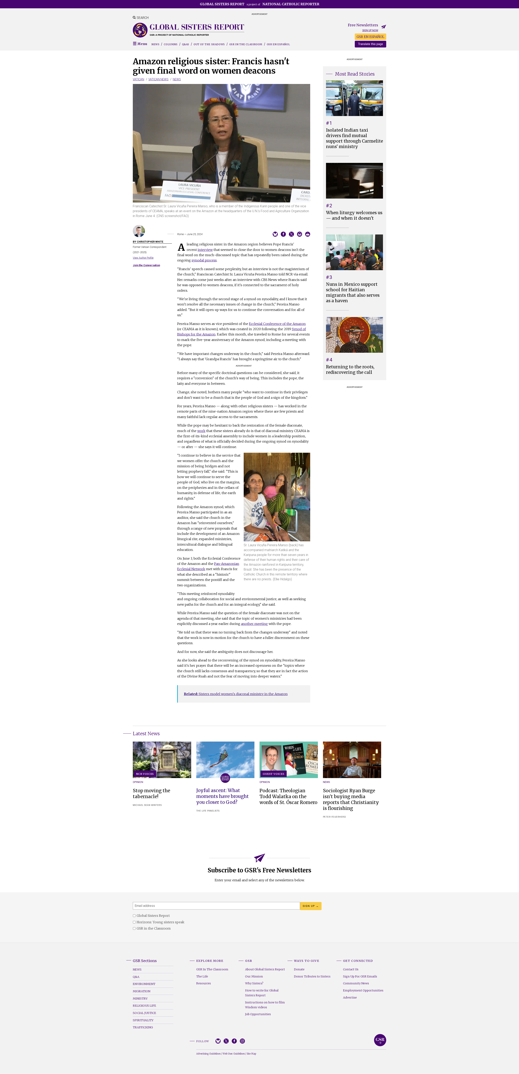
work (201, 431)
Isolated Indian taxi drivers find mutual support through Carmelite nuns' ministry (354, 138)
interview (205, 250)
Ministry (140, 998)
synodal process (204, 260)
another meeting (254, 624)
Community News (356, 983)
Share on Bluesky (275, 234)
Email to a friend (299, 234)
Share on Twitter (291, 234)
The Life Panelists (208, 811)
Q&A (136, 977)
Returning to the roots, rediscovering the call (350, 369)
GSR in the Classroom (245, 44)
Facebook (234, 1041)
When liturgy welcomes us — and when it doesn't (354, 215)
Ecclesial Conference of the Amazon (277, 324)
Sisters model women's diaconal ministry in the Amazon (236, 694)
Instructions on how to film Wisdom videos (265, 1005)
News (155, 44)
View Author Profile (143, 257)
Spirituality (143, 1020)
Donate (299, 969)
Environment (144, 984)
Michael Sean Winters (147, 805)
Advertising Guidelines (208, 1053)
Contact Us (350, 969)
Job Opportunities (258, 1014)
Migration (141, 991)
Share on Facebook (283, 234)
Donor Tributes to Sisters (312, 976)
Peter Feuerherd (334, 817)
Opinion (138, 782)
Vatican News (158, 79)
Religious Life (144, 1005)
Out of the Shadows (209, 44)
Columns (170, 44)
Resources (203, 983)
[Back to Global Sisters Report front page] (188, 30)
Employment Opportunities (363, 990)
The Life (202, 976)
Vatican (138, 79)
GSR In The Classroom (212, 969)
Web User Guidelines (234, 1053)
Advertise (350, 997)
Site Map (251, 1053)
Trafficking (143, 1027)
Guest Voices (273, 773)
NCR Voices (145, 773)
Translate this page (370, 44)
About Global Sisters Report (265, 969)
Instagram (242, 1041)
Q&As (185, 44)
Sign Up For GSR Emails (360, 976)
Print (307, 234)
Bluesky (218, 1041)
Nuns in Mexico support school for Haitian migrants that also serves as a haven (353, 292)
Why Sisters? (254, 983)
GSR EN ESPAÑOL (370, 37)
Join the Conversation (146, 265)
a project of (259, 4)
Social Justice (144, 1013)
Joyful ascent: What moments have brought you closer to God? (222, 796)
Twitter (226, 1041)
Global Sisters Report (380, 1040)
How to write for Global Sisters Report (262, 993)
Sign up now (370, 30)
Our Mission (254, 976)
